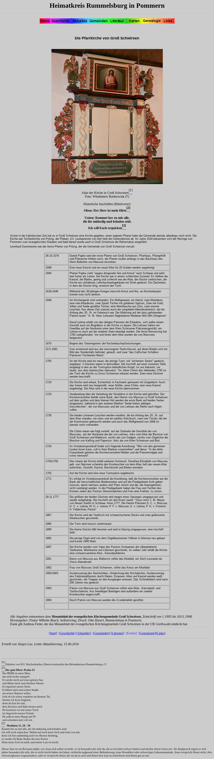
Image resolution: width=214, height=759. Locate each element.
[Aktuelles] (83, 633)
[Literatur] (117, 633)
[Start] (53, 633)
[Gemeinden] (101, 633)
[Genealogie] (147, 633)
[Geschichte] (67, 633)
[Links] (160, 633)
